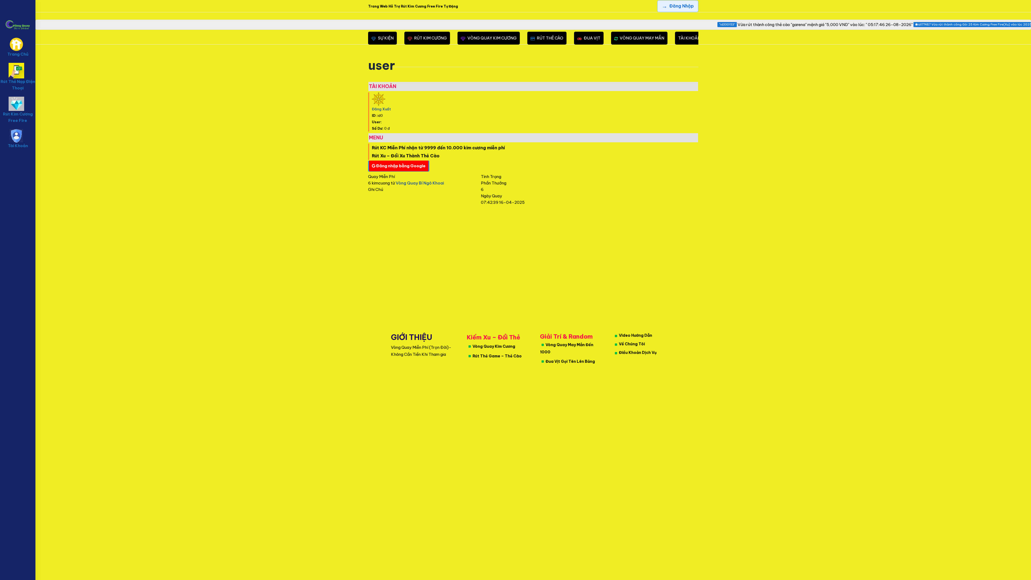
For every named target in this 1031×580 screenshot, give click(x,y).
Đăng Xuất (381, 109)
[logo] (17, 16)
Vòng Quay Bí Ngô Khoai (420, 183)
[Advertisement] (196, 286)
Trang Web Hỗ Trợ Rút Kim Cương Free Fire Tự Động (413, 6)
